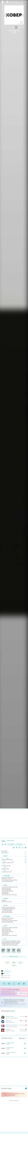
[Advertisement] (14, 823)
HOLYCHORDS (6, 989)
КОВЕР (14, 33)
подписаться (22, 993)
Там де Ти (8, 1029)
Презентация (10, 840)
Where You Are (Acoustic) (12, 1025)
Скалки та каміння (11, 1052)
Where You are (10, 1016)
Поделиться (15, 956)
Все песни (21, 1038)
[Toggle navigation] (26, 2)
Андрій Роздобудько (7, 971)
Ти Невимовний (10, 1042)
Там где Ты (8, 1020)
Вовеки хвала (9, 1047)
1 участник (7, 973)
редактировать (13, 1001)
